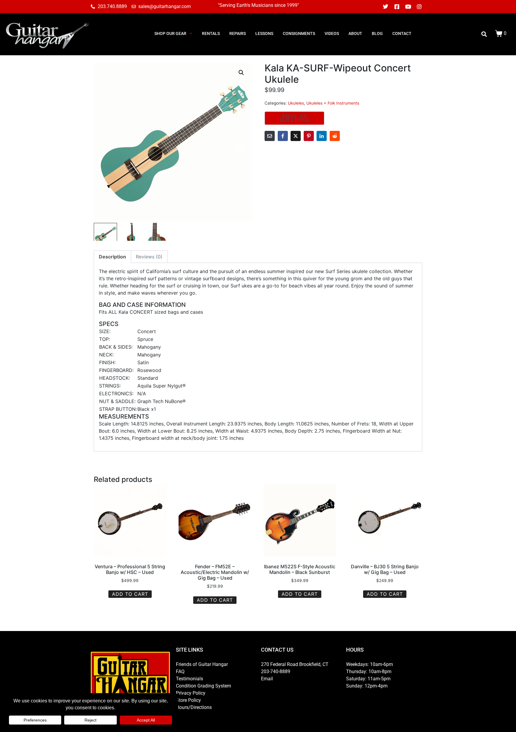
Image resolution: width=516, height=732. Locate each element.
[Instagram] (419, 6)
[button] (241, 72)
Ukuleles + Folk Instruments (332, 103)
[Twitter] (386, 6)
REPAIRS (237, 33)
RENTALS (211, 33)
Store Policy (188, 700)
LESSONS (264, 33)
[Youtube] (408, 6)
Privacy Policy (190, 693)
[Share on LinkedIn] (322, 136)
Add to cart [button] (130, 594)
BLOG (377, 33)
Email (267, 679)
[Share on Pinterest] (309, 136)
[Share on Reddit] (335, 136)
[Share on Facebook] (283, 136)
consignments (299, 33)
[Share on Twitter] (296, 136)
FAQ (180, 671)
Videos (332, 33)
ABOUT (355, 33)
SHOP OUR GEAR (170, 33)
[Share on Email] (270, 136)
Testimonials (189, 679)
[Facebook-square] (397, 6)
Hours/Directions (194, 707)
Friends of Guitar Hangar (202, 664)
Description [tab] (112, 257)
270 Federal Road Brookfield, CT (294, 664)
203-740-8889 (275, 671)
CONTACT (401, 33)
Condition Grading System (203, 686)
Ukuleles (296, 103)
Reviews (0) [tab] (149, 257)
